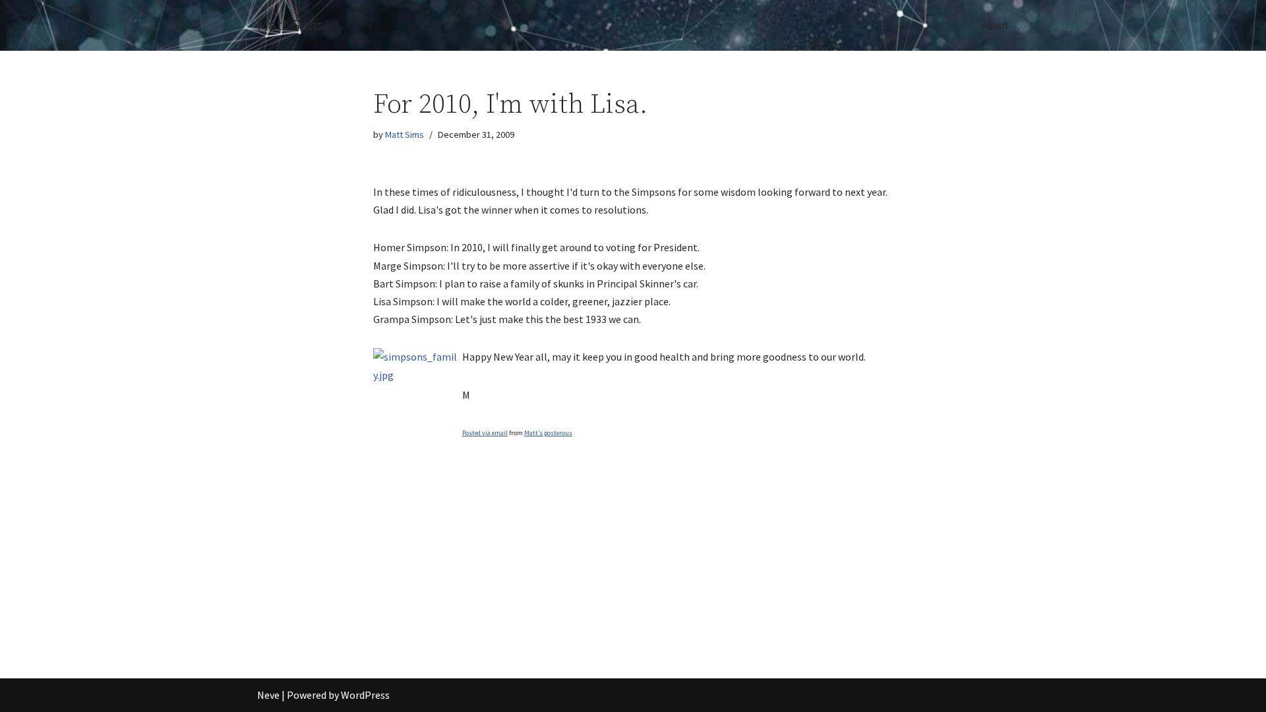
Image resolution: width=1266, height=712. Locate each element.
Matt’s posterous (548, 433)
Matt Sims (404, 134)
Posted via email (485, 433)
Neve (268, 694)
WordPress (365, 694)
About (995, 25)
